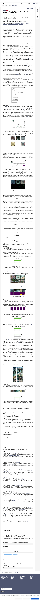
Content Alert (16, 572)
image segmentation (12, 39)
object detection (7, 39)
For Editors (12, 579)
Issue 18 (11, 5)
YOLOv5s (16, 39)
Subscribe (3, 591)
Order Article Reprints (30, 8)
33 (27, 116)
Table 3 (31, 324)
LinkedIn (31, 577)
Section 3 (15, 73)
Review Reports (16, 24)
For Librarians (12, 580)
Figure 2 (24, 109)
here (14, 566)
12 (32, 53)
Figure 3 (15, 133)
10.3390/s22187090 (14, 5)
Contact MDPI (2, 580)
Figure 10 (5, 385)
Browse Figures (10, 24)
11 (28, 53)
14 (25, 56)
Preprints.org (21, 579)
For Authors (12, 577)
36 (24, 342)
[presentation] (16, 198)
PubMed (18, 455)
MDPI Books (21, 578)
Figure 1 (30, 86)
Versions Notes (21, 24)
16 (28, 56)
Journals (3, 5)
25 (24, 66)
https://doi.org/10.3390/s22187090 (13, 20)
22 (28, 58)
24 (26, 65)
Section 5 (26, 74)
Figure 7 (22, 286)
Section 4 (17, 74)
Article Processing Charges (4, 577)
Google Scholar (16, 453)
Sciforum (21, 577)
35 (19, 342)
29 (15, 111)
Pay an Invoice (3, 578)
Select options (3, 588)
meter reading (22, 39)
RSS (13, 572)
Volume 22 (8, 5)
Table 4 (5, 351)
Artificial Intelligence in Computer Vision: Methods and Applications (20, 23)
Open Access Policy (3, 579)
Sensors (5, 5)
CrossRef (20, 453)
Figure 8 (15, 302)
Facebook (31, 578)
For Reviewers (12, 578)
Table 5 (17, 385)
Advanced (37, 3)
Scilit (22, 453)
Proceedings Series (22, 583)
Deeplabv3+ (18, 39)
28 (6, 106)
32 (17, 113)
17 (32, 56)
